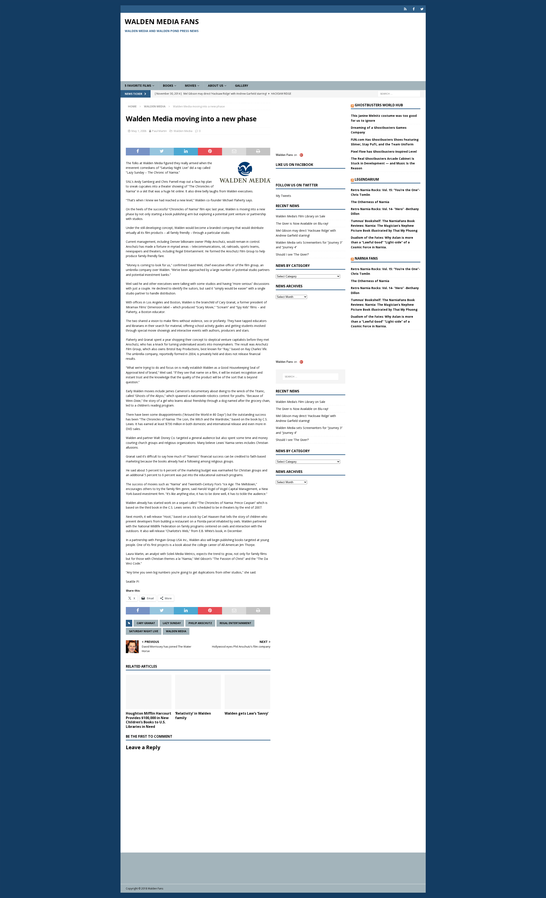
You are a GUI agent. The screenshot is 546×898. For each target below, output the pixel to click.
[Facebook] (413, 9)
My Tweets (283, 196)
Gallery (241, 85)
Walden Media (183, 131)
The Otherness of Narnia (370, 202)
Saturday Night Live (143, 631)
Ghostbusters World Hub (379, 105)
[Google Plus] (405, 9)
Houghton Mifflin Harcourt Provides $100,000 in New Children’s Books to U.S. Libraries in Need (148, 720)
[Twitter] (422, 9)
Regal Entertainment (235, 623)
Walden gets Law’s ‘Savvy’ (246, 713)
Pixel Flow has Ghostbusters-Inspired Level (384, 151)
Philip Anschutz (200, 623)
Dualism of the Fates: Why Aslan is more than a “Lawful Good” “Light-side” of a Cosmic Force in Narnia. (382, 242)
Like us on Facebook (294, 164)
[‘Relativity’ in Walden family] (198, 692)
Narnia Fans (366, 258)
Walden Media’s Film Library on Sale (300, 216)
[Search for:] (399, 94)
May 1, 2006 (138, 131)
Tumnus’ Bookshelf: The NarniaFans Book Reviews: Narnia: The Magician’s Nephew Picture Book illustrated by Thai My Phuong (384, 226)
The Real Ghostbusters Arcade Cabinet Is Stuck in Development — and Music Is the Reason (383, 163)
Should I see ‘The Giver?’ (292, 254)
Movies (190, 85)
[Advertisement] (323, 47)
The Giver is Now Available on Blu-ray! (302, 223)
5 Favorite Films (138, 85)
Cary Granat (146, 623)
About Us (215, 85)
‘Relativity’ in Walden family (193, 715)
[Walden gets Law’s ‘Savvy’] (247, 692)
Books (168, 85)
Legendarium (367, 179)
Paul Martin (159, 131)
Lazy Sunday (172, 623)
